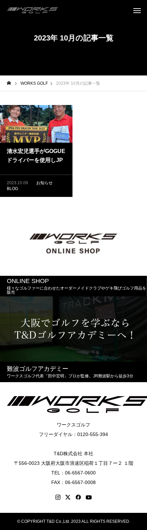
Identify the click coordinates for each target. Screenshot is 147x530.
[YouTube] (89, 497)
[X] (68, 497)
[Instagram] (58, 497)
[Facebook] (78, 497)
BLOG (12, 188)
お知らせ (44, 182)
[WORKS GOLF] (32, 10)
